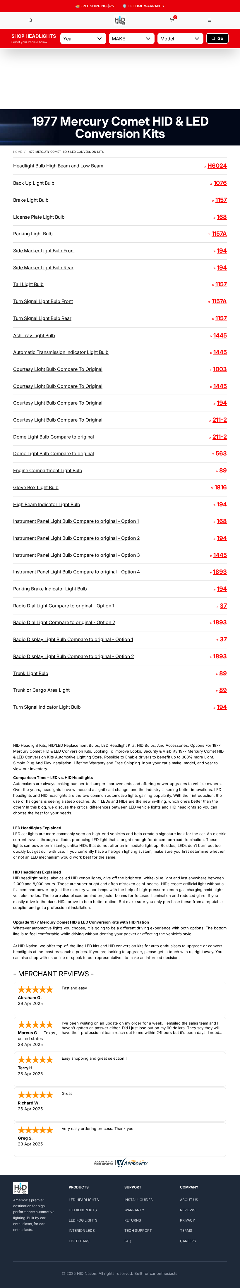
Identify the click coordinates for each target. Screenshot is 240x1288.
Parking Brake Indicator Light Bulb (50, 589)
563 (221, 453)
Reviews (188, 1210)
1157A (219, 233)
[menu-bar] (210, 20)
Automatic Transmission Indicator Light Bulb (61, 352)
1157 (221, 199)
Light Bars (79, 1241)
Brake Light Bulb (31, 200)
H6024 (217, 165)
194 (222, 250)
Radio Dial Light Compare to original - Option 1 (63, 606)
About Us (189, 1200)
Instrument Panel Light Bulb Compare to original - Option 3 (76, 555)
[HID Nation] (120, 20)
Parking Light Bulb (33, 234)
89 (223, 470)
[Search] (30, 20)
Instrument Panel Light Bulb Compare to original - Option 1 (76, 521)
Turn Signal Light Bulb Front (43, 301)
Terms (186, 1230)
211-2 (219, 419)
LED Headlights (84, 1200)
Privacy (187, 1220)
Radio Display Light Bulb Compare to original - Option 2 (73, 656)
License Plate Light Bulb (39, 217)
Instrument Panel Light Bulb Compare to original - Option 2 (76, 538)
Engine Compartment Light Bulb (47, 470)
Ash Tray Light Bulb (34, 335)
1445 (220, 335)
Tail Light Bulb (28, 284)
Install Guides (138, 1200)
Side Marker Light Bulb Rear (43, 267)
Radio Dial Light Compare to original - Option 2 (64, 622)
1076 (220, 182)
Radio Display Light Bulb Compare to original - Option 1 (73, 639)
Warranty (134, 1210)
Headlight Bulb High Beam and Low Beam (58, 166)
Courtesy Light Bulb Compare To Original (57, 369)
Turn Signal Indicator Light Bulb (47, 707)
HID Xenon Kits (83, 1210)
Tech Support (138, 1230)
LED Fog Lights (83, 1220)
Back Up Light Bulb (33, 183)
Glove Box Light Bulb (36, 487)
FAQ (127, 1241)
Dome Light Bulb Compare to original (53, 437)
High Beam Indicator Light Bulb (46, 504)
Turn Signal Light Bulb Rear (42, 318)
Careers (188, 1241)
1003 (220, 369)
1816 (221, 487)
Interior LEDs (82, 1230)
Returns (132, 1220)
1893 (220, 571)
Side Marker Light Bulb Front (44, 251)
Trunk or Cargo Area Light (41, 690)
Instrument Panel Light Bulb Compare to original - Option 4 (76, 572)
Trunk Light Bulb (30, 673)
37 (223, 605)
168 (222, 216)
